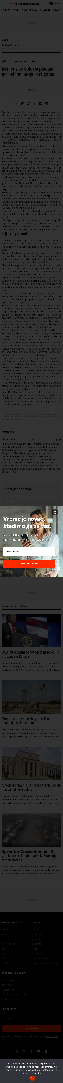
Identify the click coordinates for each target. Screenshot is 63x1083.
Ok (32, 1078)
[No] (59, 1071)
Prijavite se (29, 563)
